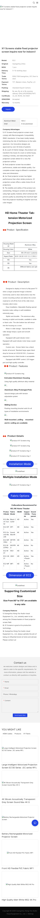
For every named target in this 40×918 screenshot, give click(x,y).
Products (18, 734)
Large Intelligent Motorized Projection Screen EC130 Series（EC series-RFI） (20, 766)
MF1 (11, 564)
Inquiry (8, 109)
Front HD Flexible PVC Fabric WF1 (18, 868)
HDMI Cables (7, 734)
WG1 (12, 551)
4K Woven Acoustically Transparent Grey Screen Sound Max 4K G (18, 800)
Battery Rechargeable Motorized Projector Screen (17, 835)
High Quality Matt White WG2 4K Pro (19, 900)
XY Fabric (26, 734)
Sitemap (30, 914)
